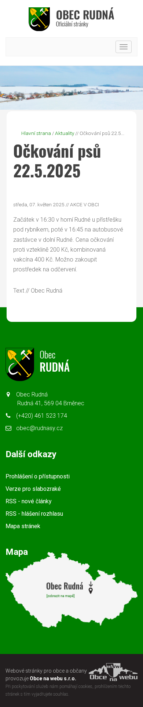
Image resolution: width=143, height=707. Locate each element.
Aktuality (64, 133)
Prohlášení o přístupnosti (38, 476)
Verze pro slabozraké (33, 488)
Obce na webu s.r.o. (53, 678)
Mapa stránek (23, 526)
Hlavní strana (36, 133)
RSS (29, 501)
